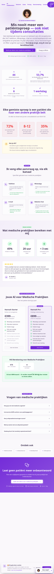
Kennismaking (37, 4)
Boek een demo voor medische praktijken (18, 50)
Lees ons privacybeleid (16, 570)
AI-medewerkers (10, 4)
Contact (45, 4)
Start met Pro (40, 347)
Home (3, 4)
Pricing (29, 4)
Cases (24, 4)
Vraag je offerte (43, 50)
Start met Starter (14, 347)
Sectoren (18, 4)
